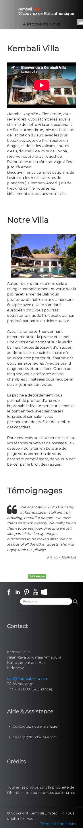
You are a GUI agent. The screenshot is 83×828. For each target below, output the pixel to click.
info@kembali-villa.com (27, 678)
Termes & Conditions (58, 824)
